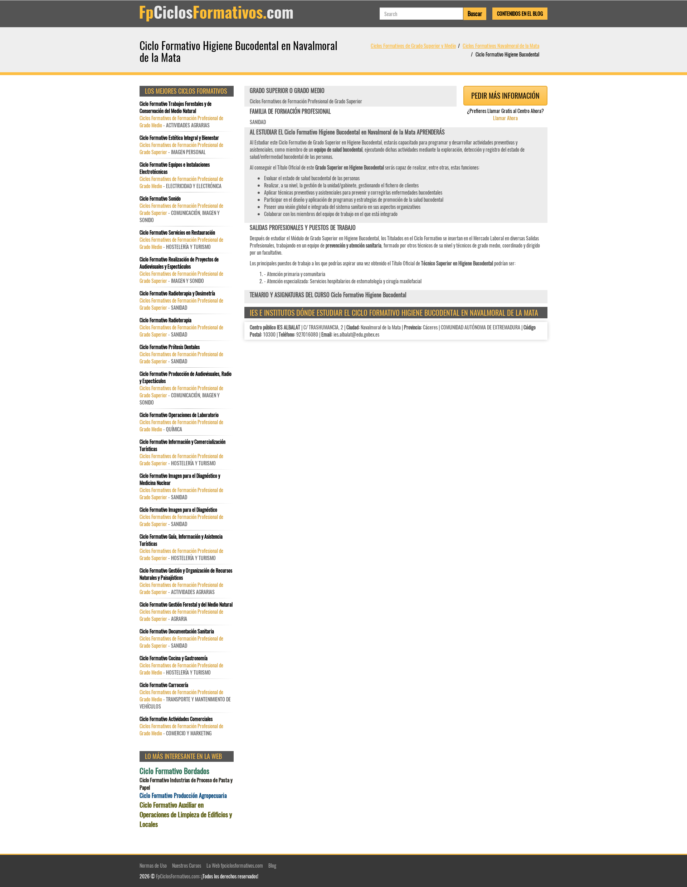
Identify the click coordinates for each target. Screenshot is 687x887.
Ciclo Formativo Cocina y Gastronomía (174, 658)
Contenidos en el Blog (520, 13)
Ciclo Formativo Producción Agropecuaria (183, 796)
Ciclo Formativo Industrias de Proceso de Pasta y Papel (186, 783)
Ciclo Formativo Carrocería (164, 684)
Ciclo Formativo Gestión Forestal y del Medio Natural (186, 604)
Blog (272, 865)
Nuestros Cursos (186, 865)
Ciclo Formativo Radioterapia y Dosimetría (177, 293)
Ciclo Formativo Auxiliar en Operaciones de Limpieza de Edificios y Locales (186, 814)
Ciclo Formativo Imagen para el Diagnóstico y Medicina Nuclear (180, 479)
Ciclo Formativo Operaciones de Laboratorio (179, 414)
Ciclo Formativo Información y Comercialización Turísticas (182, 445)
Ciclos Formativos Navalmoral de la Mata (501, 45)
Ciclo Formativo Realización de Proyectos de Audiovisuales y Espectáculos (179, 263)
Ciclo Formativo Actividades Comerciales (176, 718)
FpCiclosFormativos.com (177, 876)
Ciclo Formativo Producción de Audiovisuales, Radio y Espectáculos (186, 377)
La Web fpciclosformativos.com (234, 865)
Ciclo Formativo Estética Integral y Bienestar (179, 137)
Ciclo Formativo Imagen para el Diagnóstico (178, 509)
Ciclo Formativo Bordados (174, 770)
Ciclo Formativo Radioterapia (165, 320)
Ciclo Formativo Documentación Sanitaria (177, 631)
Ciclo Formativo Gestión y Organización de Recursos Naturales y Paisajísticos (186, 574)
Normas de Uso (153, 865)
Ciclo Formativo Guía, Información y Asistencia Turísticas (181, 540)
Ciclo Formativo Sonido (160, 198)
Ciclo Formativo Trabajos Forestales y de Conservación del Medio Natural (175, 107)
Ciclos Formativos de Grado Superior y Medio (413, 45)
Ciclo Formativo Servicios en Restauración (177, 232)
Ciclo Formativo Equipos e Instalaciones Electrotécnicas (175, 168)
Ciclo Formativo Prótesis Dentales (170, 347)
